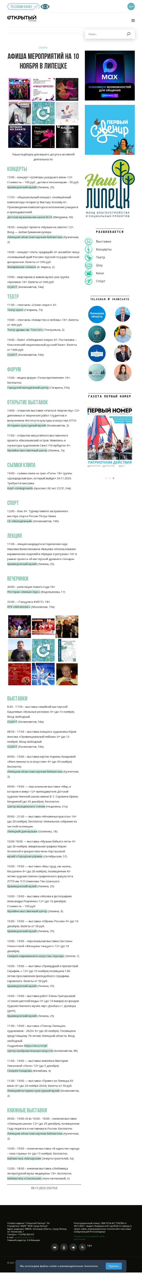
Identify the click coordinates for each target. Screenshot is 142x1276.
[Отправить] (128, 34)
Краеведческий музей (22, 187)
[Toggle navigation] (133, 20)
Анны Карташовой (52, 851)
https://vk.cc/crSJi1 (36, 1046)
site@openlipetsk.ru (24, 1237)
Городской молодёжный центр (28, 387)
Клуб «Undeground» (20, 488)
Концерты (104, 249)
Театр (100, 257)
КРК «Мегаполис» (18, 607)
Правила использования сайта (89, 1236)
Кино (100, 273)
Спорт (100, 281)
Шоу (99, 265)
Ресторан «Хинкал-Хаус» (23, 592)
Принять (114, 1266)
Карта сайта (80, 1239)
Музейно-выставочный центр (27, 450)
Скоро (43, 47)
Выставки (103, 241)
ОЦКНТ (12, 721)
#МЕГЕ (38, 602)
